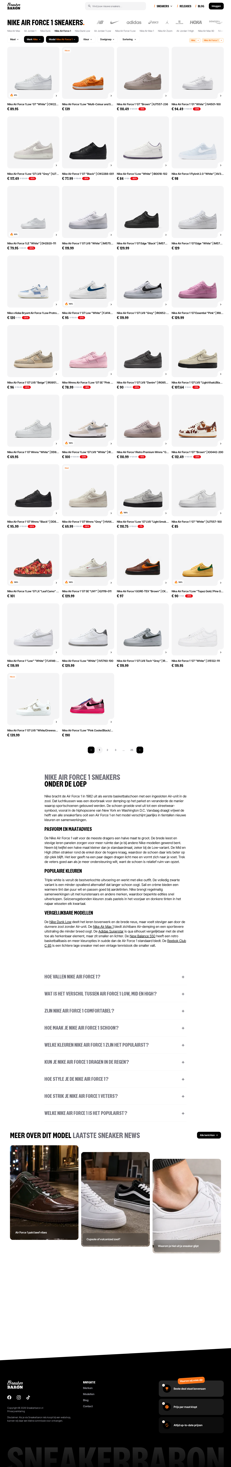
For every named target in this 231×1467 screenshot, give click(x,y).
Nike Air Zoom (165, 30)
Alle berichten (207, 1135)
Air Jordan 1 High (185, 30)
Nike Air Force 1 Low (125, 30)
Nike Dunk (45, 30)
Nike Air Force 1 (63, 30)
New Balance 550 (142, 936)
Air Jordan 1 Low (102, 30)
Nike (193, 40)
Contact (88, 1406)
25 (131, 749)
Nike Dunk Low (82, 30)
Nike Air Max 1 (147, 30)
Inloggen (216, 6)
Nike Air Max (13, 30)
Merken (88, 1388)
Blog (85, 1400)
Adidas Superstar (111, 931)
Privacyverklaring (16, 1411)
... (124, 749)
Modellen (88, 1394)
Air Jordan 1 (30, 30)
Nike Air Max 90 (206, 30)
